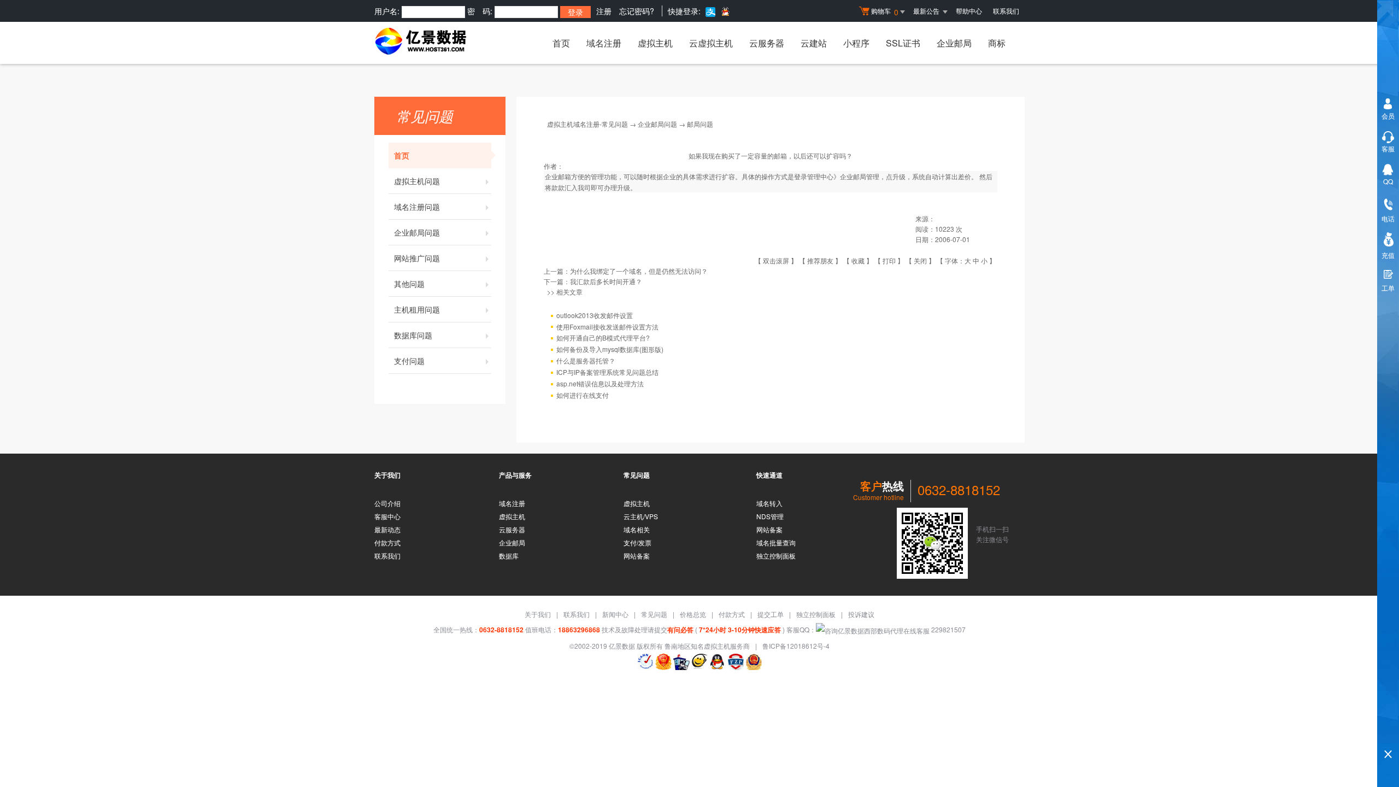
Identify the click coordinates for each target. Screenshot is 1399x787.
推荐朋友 (820, 260)
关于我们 (538, 614)
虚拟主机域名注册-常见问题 (587, 123)
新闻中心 (615, 614)
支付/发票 (637, 542)
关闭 (920, 260)
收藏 (858, 260)
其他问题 (409, 283)
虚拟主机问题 (417, 180)
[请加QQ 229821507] (717, 662)
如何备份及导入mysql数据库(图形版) (609, 349)
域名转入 (769, 503)
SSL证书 (903, 43)
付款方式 (387, 542)
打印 (889, 260)
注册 (604, 10)
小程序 (856, 43)
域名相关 (637, 529)
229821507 (948, 629)
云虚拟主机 (711, 43)
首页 (561, 43)
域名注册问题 (417, 206)
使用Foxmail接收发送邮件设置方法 (607, 326)
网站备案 (637, 555)
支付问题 (409, 360)
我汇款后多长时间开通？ (606, 281)
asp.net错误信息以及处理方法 (600, 383)
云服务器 (766, 43)
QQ (1388, 181)
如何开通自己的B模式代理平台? (603, 337)
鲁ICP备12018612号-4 (796, 645)
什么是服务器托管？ (585, 360)
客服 (1388, 148)
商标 (997, 43)
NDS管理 (770, 516)
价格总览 (693, 614)
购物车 (884, 11)
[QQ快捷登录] (725, 11)
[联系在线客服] (699, 662)
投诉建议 (861, 614)
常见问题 (654, 614)
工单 (1388, 287)
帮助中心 (969, 10)
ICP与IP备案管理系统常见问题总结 (607, 372)
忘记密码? (636, 10)
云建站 (814, 43)
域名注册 (603, 43)
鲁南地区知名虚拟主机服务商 (707, 645)
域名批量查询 (776, 542)
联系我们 (1006, 10)
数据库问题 (413, 335)
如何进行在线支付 (582, 395)
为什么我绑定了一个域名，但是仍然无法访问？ (639, 270)
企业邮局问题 (417, 232)
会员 (1388, 115)
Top (1388, 735)
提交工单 (770, 614)
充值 (1388, 255)
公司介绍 (387, 503)
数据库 (509, 555)
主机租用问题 (417, 309)
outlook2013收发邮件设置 (594, 315)
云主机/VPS (641, 516)
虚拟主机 (655, 43)
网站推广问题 (417, 257)
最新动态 (387, 529)
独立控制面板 (776, 555)
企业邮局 (954, 43)
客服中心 (387, 516)
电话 (1388, 218)
